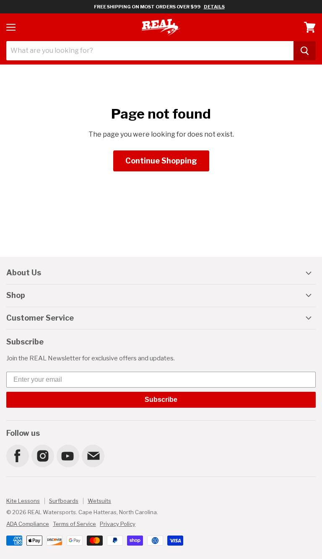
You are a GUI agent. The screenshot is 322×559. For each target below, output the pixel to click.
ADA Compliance (27, 523)
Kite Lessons (23, 500)
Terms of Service (74, 523)
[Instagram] (42, 455)
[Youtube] (67, 455)
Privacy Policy (117, 523)
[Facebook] (17, 455)
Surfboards (63, 500)
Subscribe (161, 399)
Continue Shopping (161, 160)
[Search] (304, 50)
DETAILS (214, 7)
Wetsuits (99, 500)
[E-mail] (92, 455)
